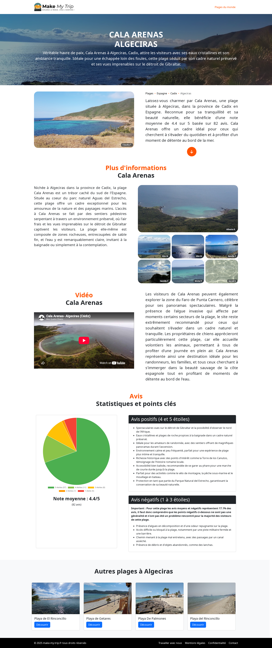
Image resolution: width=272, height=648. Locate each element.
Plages (149, 93)
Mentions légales (195, 643)
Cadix (173, 93)
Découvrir (42, 624)
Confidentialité (217, 643)
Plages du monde (225, 7)
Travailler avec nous (170, 643)
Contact (233, 643)
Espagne (162, 93)
